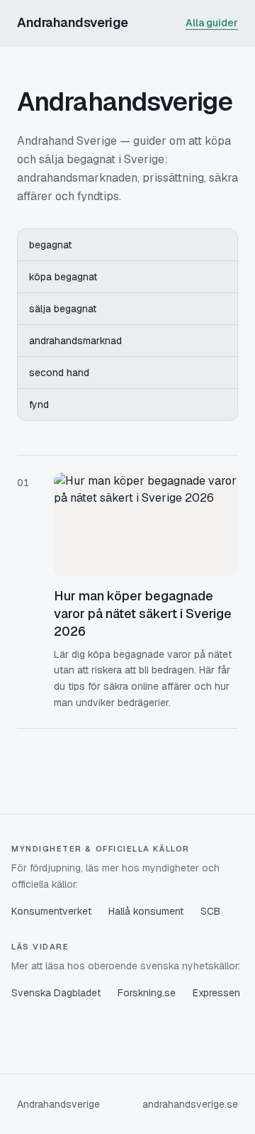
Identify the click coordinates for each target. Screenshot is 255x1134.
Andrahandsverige (72, 22)
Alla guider (212, 22)
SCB (210, 911)
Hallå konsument (145, 911)
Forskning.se (147, 992)
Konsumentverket (51, 911)
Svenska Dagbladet (56, 992)
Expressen (216, 992)
